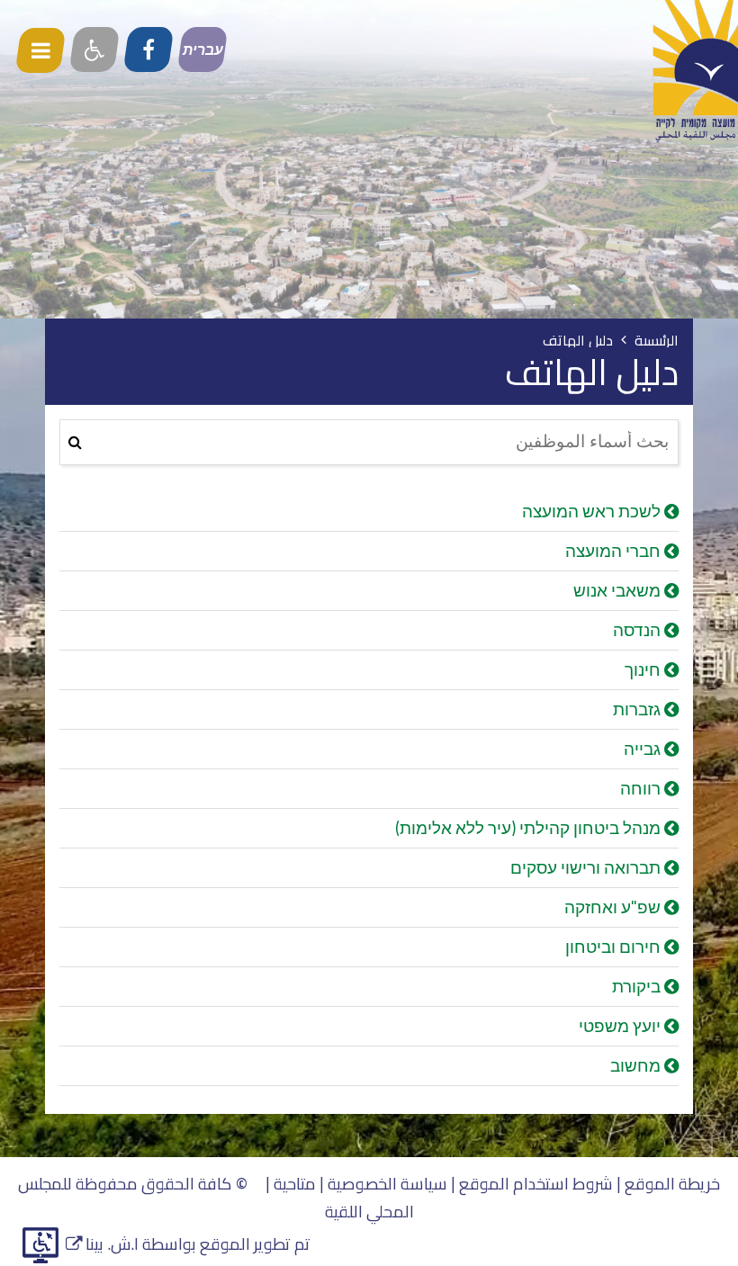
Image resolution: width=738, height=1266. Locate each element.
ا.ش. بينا (102, 1244)
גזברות (638, 709)
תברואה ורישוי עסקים (587, 867)
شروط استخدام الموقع (536, 1183)
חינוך (644, 669)
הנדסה (638, 630)
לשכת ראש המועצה (593, 511)
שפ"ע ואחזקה (614, 907)
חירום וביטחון (614, 946)
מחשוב (637, 1065)
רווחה (642, 788)
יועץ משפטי (621, 1026)
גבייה (644, 748)
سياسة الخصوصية (387, 1183)
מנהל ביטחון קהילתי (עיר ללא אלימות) (529, 828)
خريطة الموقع (672, 1183)
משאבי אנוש (618, 590)
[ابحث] (75, 442)
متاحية (295, 1183)
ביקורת (638, 986)
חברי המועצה (614, 550)
